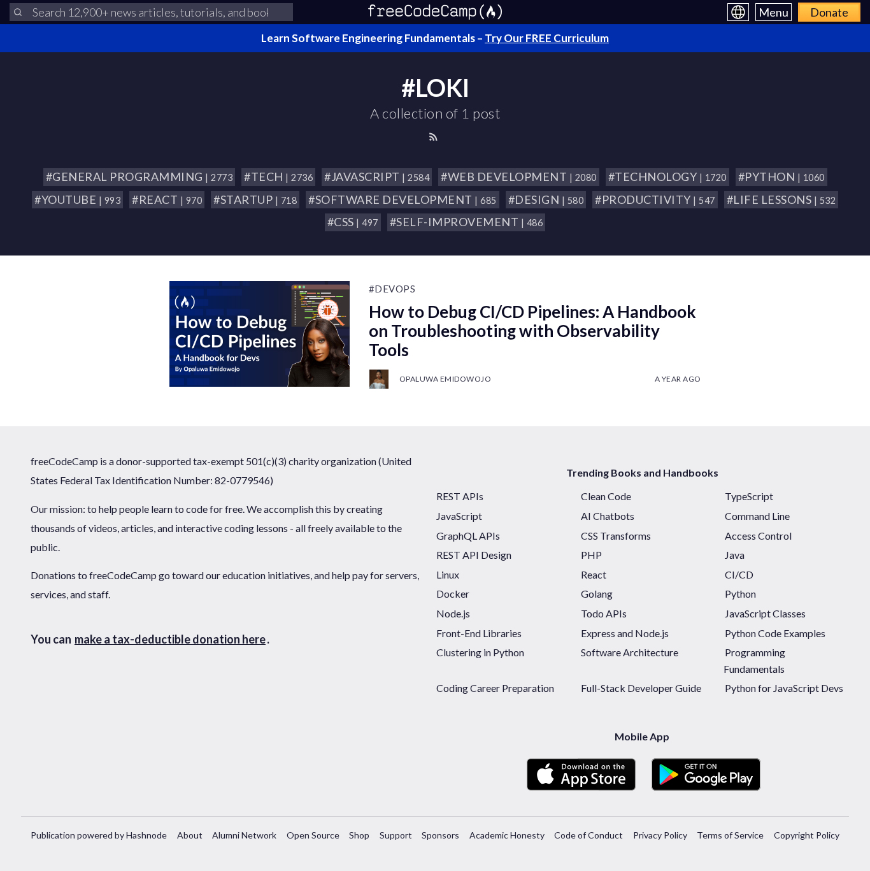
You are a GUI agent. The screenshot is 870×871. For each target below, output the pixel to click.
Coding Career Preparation (495, 688)
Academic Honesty (507, 835)
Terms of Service (730, 835)
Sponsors (440, 835)
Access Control (758, 535)
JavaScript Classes (765, 613)
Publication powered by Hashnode (99, 835)
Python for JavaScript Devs (784, 688)
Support (396, 835)
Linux (447, 574)
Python (740, 593)
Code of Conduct (588, 835)
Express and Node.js (625, 633)
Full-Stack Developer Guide (641, 688)
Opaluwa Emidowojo (445, 379)
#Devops (392, 288)
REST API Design (473, 555)
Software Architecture (629, 652)
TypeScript (749, 496)
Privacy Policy (660, 835)
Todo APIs (604, 613)
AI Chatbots (607, 516)
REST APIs (459, 496)
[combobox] (151, 12)
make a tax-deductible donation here (170, 639)
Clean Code (606, 496)
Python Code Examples (775, 633)
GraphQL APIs (468, 535)
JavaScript (459, 516)
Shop (359, 835)
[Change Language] (738, 12)
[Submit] (18, 12)
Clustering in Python (480, 652)
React (593, 574)
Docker (452, 593)
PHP (591, 555)
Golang (597, 593)
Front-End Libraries (479, 633)
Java (735, 555)
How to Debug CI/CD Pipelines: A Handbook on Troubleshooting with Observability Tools (532, 330)
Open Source (313, 835)
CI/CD (739, 574)
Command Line (757, 516)
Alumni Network (244, 835)
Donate (829, 12)
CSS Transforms (616, 535)
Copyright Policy (806, 835)
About (190, 835)
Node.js (453, 613)
